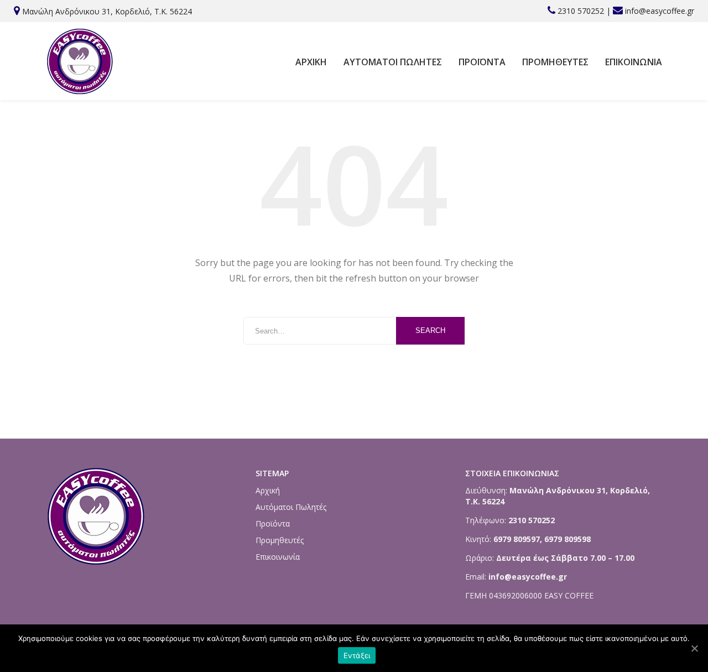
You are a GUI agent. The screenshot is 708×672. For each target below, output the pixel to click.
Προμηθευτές (555, 62)
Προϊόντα (482, 62)
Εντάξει (357, 655)
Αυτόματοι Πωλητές (392, 62)
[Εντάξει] (694, 648)
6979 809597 (515, 539)
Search (430, 330)
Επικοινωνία (633, 62)
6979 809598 (567, 539)
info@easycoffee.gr (659, 11)
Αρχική (311, 62)
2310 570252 (581, 11)
